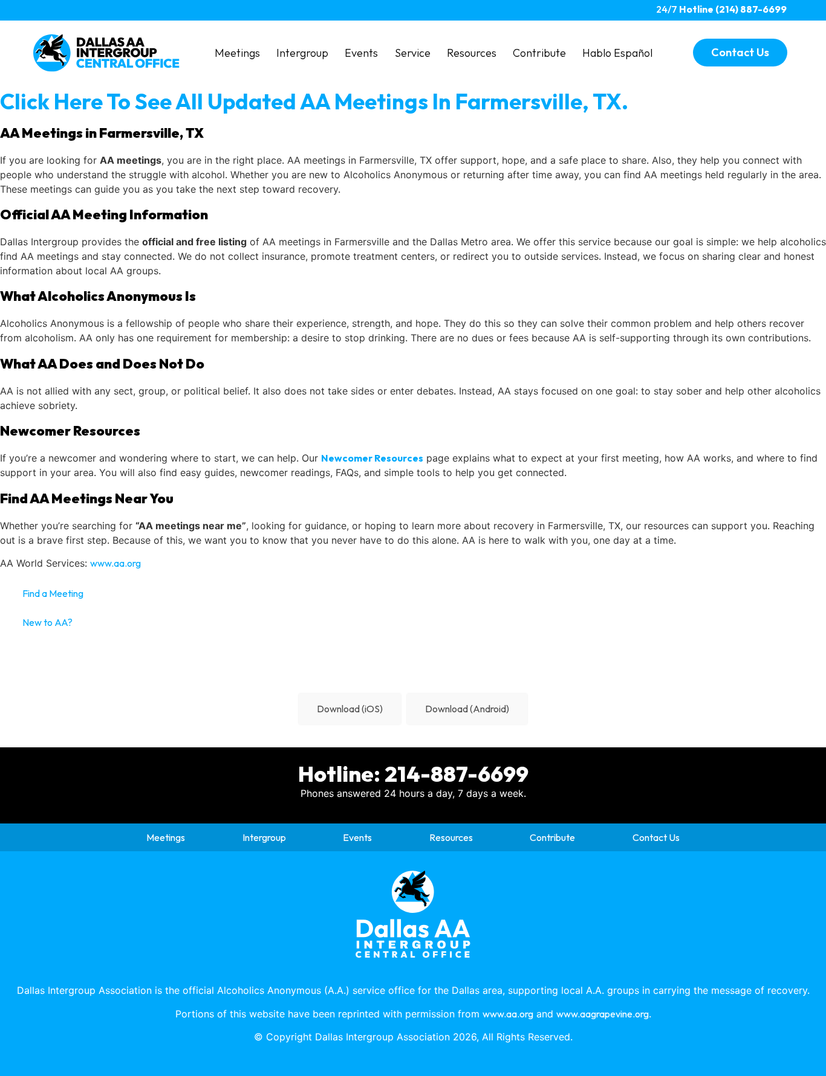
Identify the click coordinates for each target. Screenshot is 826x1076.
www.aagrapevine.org (602, 1014)
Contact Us (656, 837)
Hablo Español (617, 53)
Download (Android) (467, 709)
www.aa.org (115, 563)
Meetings (237, 53)
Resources (471, 53)
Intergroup (302, 53)
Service (413, 53)
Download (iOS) (350, 709)
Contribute (539, 53)
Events (361, 53)
